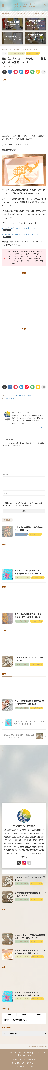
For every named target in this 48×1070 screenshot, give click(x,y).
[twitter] (4, 72)
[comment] (38, 72)
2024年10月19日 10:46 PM (20, 413)
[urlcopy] (43, 72)
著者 (29, 1055)
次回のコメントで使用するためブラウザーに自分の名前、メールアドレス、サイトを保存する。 (22, 504)
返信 (42, 427)
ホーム (5, 1053)
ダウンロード (7, 230)
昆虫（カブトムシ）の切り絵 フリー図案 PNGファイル (20, 228)
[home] (29, 863)
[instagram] (24, 863)
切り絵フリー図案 (25, 395)
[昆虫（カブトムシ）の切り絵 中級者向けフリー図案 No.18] (21, 72)
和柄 (10, 399)
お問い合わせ (27, 1053)
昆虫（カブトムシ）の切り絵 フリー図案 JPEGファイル (21, 235)
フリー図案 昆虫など (11, 395)
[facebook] (10, 72)
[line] (32, 72)
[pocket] (15, 72)
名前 (5, 474)
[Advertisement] (24, 107)
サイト (5, 493)
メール (6, 484)
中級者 (6, 399)
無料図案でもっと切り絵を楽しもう (24, 1059)
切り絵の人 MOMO (7, 420)
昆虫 (14, 399)
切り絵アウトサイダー (24, 6)
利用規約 (22, 1055)
